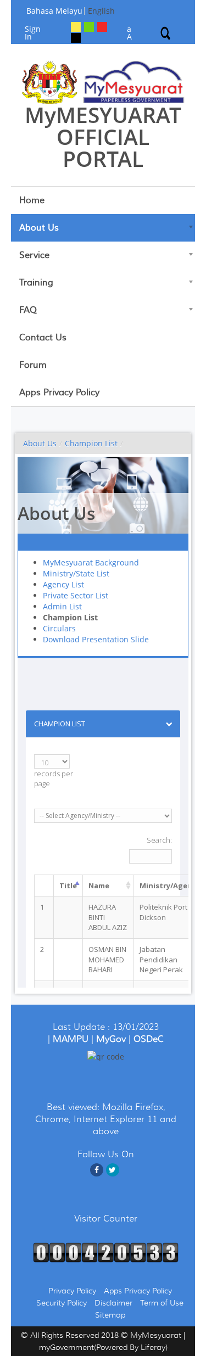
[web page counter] (106, 1251)
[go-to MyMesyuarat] (103, 82)
